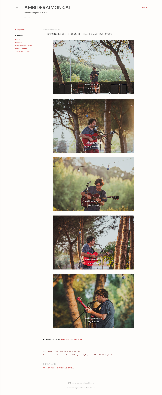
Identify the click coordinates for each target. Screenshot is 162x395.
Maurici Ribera (21, 48)
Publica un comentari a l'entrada (58, 368)
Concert (18, 42)
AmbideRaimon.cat (47, 7)
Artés (17, 39)
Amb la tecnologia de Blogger (83, 383)
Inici (27, 17)
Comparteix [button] (20, 30)
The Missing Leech (23, 51)
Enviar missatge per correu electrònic (67, 351)
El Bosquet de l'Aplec (23, 45)
